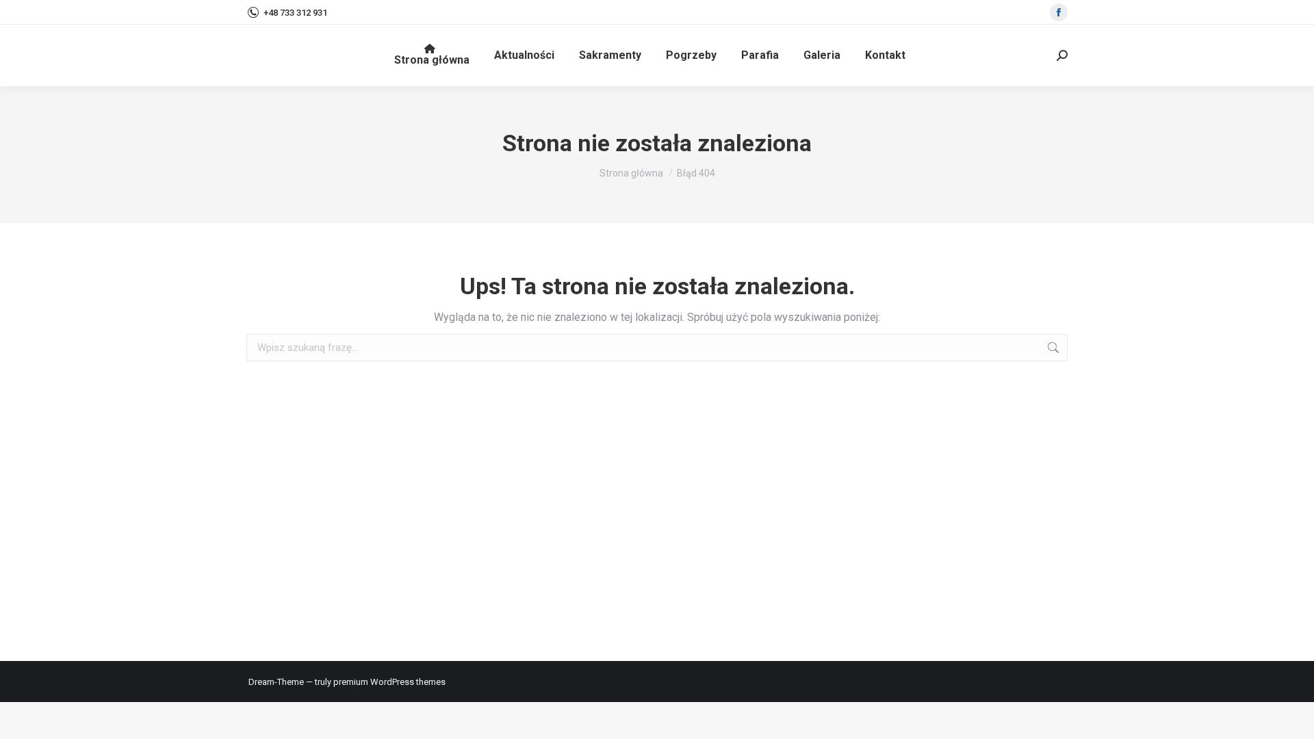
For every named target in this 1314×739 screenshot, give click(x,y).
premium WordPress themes (389, 682)
